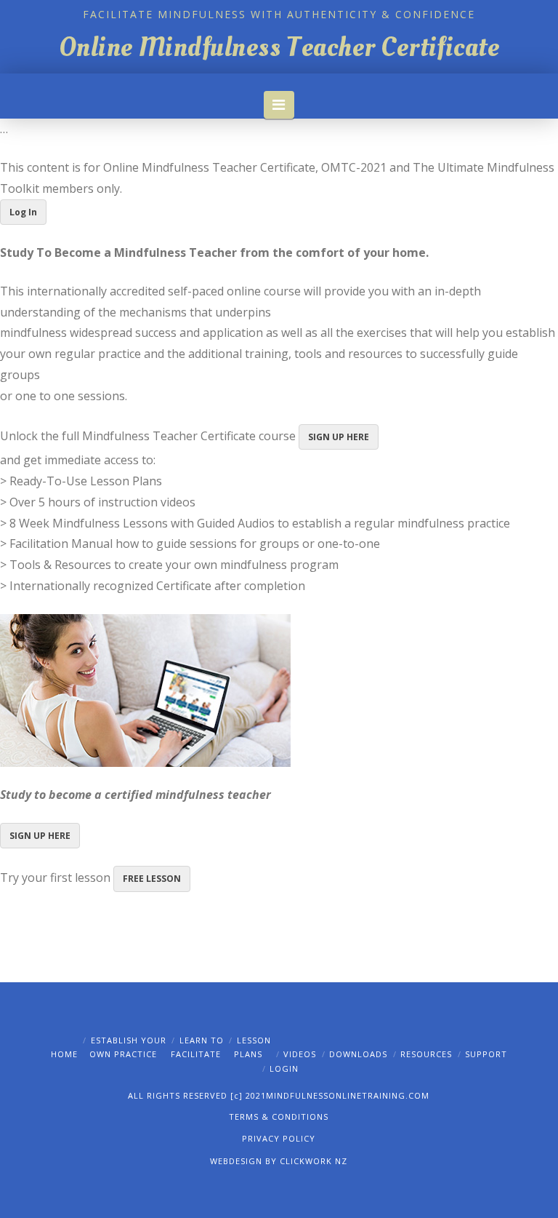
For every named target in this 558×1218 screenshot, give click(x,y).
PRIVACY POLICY (278, 1138)
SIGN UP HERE (338, 437)
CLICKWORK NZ (313, 1160)
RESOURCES (426, 1053)
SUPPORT (486, 1053)
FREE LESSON (152, 878)
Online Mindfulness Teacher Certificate (279, 47)
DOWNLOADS (358, 1053)
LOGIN (284, 1068)
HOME (64, 1053)
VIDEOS (299, 1053)
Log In (23, 212)
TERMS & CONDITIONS (278, 1116)
